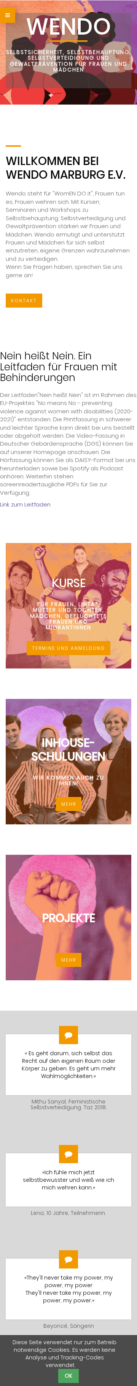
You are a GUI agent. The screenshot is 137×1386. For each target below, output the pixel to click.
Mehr (68, 804)
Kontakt (24, 300)
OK (68, 1376)
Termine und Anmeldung (68, 648)
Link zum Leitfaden (25, 504)
